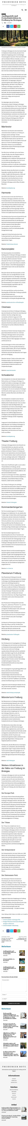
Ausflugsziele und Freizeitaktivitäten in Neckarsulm (9, 952)
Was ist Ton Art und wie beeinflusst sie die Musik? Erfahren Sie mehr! (7, 940)
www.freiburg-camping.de (13, 692)
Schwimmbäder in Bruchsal (8, 959)
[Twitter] (11, 26)
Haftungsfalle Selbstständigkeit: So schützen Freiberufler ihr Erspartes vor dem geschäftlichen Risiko (11, 1016)
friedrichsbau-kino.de (12, 244)
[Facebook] (8, 26)
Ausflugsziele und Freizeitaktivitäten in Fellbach (9, 968)
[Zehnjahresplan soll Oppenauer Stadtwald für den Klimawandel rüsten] (23, 1046)
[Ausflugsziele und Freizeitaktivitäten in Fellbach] (22, 969)
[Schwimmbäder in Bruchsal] (22, 961)
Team (5, 22)
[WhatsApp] (18, 26)
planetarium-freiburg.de (12, 634)
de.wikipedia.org (10, 188)
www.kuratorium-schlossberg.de (15, 302)
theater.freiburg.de (11, 502)
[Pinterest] (15, 26)
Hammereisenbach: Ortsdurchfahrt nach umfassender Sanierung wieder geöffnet (10, 1025)
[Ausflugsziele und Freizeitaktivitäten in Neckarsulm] (22, 953)
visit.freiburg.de (10, 760)
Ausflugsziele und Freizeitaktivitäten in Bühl (21, 939)
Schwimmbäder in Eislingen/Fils (11, 919)
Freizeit (3, 14)
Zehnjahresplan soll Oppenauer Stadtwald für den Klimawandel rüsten (11, 1045)
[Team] (3, 23)
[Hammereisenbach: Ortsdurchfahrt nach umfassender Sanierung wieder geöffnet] (23, 1026)
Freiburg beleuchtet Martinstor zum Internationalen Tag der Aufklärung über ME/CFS (11, 1053)
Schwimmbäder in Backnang (10, 925)
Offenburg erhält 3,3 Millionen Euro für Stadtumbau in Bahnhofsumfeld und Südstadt (9, 1035)
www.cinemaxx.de (11, 370)
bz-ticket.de (9, 568)
